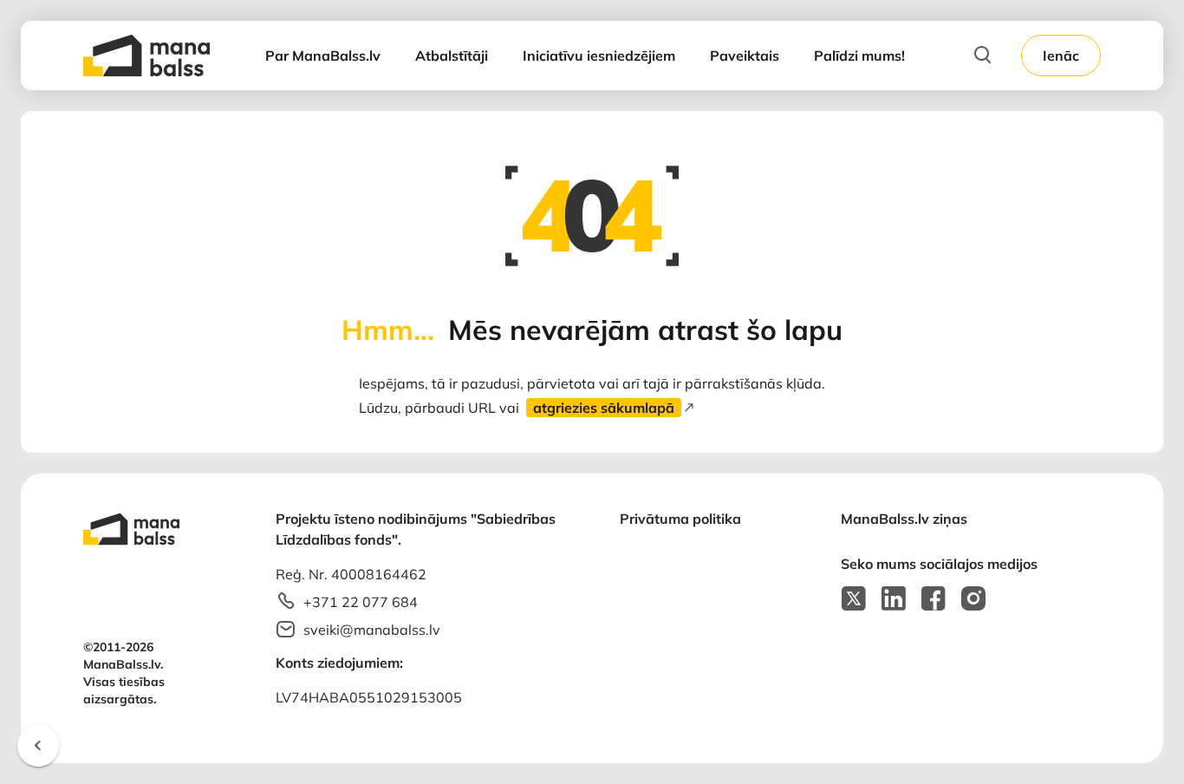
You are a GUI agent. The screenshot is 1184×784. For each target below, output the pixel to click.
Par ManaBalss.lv (323, 55)
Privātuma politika (680, 518)
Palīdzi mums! (859, 55)
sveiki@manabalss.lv (371, 629)
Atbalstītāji (451, 55)
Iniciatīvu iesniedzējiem (599, 55)
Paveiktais (744, 55)
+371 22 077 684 (360, 602)
